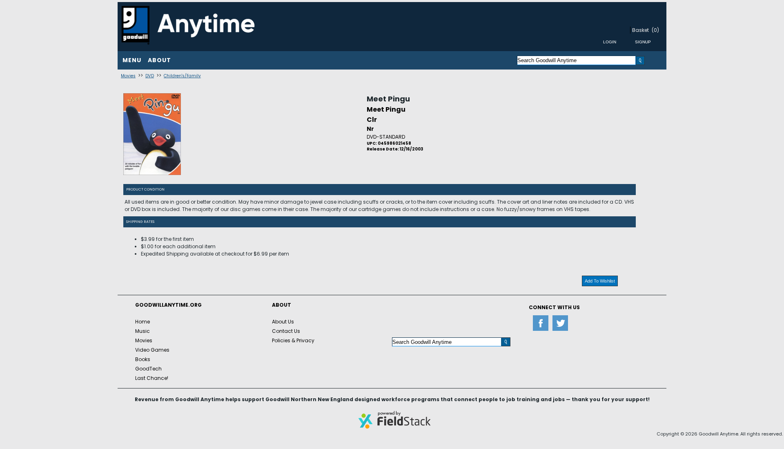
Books (142, 359)
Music (142, 331)
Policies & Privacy (293, 340)
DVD (149, 76)
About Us (283, 321)
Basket (640, 30)
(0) (655, 30)
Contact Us (286, 331)
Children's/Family (182, 76)
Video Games (152, 349)
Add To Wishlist (600, 280)
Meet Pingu (388, 99)
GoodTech (148, 368)
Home (142, 321)
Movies (128, 76)
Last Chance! (151, 378)
